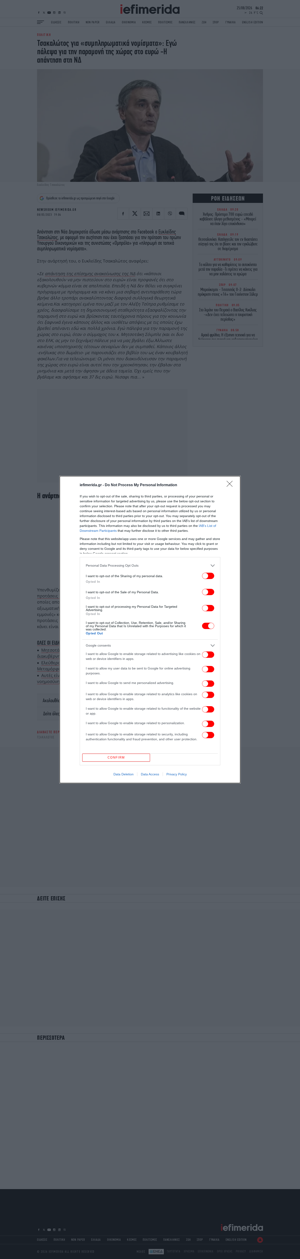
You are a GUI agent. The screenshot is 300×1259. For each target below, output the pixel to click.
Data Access (150, 774)
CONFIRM (116, 757)
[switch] (208, 576)
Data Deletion (123, 774)
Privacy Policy (176, 774)
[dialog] (150, 629)
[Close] (231, 485)
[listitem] (150, 565)
